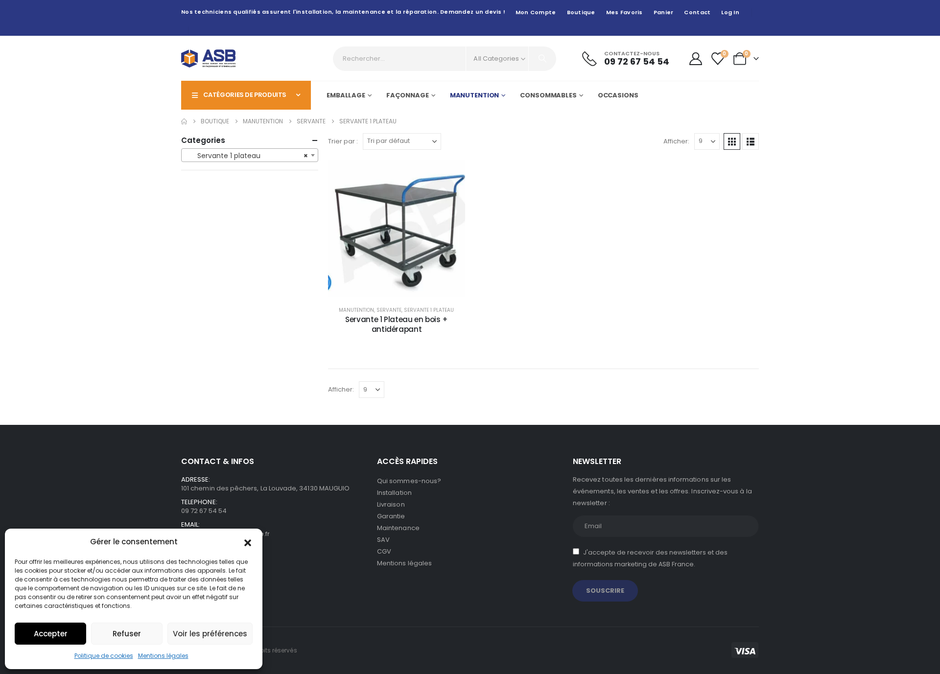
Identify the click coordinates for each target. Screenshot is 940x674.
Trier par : (343, 141)
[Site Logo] (208, 58)
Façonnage (407, 95)
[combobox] (249, 155)
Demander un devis (404, 286)
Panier (664, 12)
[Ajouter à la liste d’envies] (450, 174)
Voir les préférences (210, 633)
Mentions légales (163, 655)
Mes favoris (624, 12)
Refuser (127, 633)
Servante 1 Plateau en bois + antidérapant (396, 324)
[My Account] (695, 58)
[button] (248, 542)
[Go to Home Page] (184, 121)
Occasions (618, 95)
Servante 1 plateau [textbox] (247, 156)
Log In (730, 12)
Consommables (548, 95)
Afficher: (676, 141)
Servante (388, 310)
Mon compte (536, 12)
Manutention (474, 95)
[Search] (542, 58)
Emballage (346, 95)
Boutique (581, 12)
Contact (697, 12)
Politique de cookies (103, 655)
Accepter (51, 633)
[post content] (396, 228)
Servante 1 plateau (429, 310)
